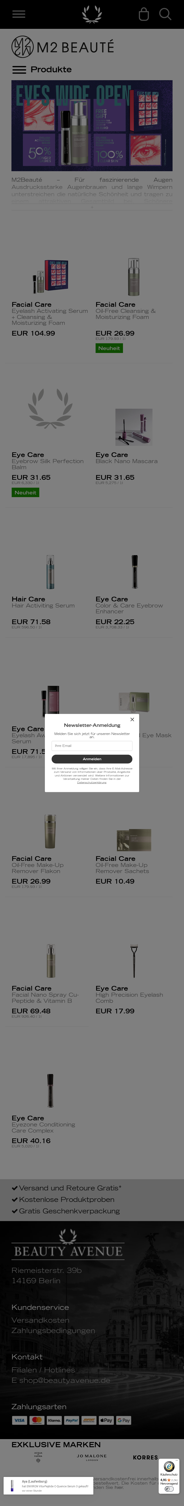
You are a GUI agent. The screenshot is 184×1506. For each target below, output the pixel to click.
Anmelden (92, 759)
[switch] (169, 1489)
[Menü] (177, 1461)
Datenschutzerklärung (91, 782)
